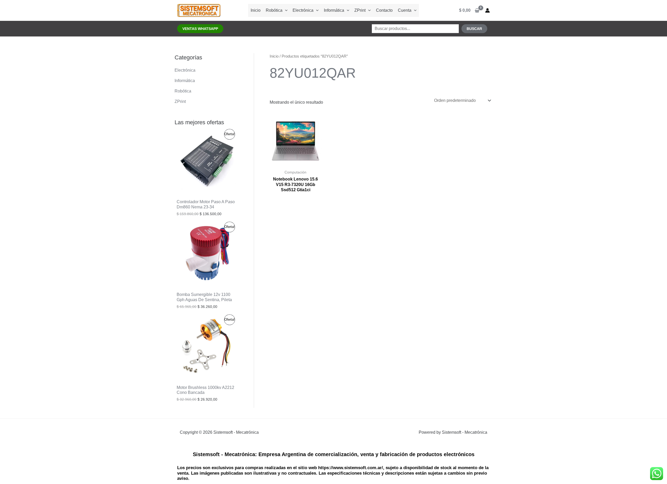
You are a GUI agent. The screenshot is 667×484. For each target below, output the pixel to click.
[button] (200, 28)
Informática (334, 10)
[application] (285, 10)
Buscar (474, 29)
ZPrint (360, 10)
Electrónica (303, 10)
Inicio (256, 10)
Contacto (384, 10)
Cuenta (404, 10)
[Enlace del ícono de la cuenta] (487, 10)
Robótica (274, 10)
